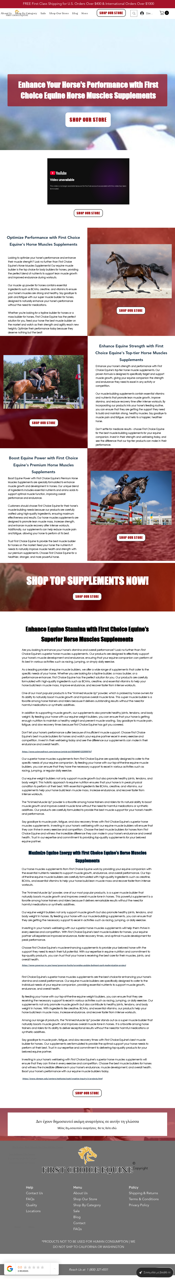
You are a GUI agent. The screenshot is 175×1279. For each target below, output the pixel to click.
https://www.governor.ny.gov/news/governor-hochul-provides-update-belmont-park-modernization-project (74, 965)
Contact (79, 1223)
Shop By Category (87, 1205)
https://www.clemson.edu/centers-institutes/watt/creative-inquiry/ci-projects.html (62, 1078)
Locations (33, 1211)
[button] (165, 13)
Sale (76, 1211)
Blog (76, 1217)
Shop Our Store (85, 1199)
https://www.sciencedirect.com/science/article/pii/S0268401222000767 (57, 751)
